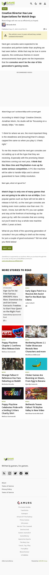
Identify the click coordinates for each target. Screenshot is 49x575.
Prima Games (24, 520)
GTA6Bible (24, 555)
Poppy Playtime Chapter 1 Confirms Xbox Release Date (11, 345)
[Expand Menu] (40, 3)
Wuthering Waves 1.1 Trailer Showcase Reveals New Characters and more (35, 347)
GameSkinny (24, 536)
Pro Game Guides (24, 507)
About (4, 483)
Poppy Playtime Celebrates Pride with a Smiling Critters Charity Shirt (12, 409)
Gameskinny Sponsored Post (12, 316)
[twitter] (15, 473)
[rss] (4, 473)
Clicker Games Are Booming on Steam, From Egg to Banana (35, 378)
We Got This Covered (24, 526)
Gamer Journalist (24, 533)
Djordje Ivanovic (31, 384)
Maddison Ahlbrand (32, 355)
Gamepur (24, 513)
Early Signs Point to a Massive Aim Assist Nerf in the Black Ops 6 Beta (35, 295)
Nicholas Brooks (8, 384)
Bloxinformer (24, 552)
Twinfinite (24, 510)
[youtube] (26, 473)
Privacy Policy (7, 489)
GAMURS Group (42, 561)
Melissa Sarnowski (9, 352)
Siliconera (24, 523)
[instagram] (9, 473)
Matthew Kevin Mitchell (34, 413)
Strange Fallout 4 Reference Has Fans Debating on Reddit (11, 378)
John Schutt (30, 303)
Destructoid (24, 529)
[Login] (45, 3)
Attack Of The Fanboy (24, 517)
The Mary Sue (24, 542)
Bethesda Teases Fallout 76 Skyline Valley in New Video (34, 407)
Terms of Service (8, 486)
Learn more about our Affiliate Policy (12, 260)
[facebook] (21, 473)
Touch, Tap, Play (24, 545)
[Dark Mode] (36, 3)
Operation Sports (24, 539)
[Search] (31, 3)
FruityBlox (24, 549)
